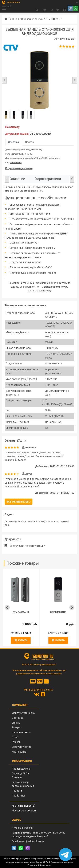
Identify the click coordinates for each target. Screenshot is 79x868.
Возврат (16, 727)
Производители (21, 768)
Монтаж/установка (23, 713)
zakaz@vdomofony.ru (56, 286)
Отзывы (16, 742)
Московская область (24, 810)
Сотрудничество (21, 746)
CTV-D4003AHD (40, 134)
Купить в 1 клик (21, 633)
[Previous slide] (7, 607)
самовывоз (15, 162)
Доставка (17, 717)
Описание (17, 179)
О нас (15, 737)
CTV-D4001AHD (21, 612)
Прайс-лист (18, 795)
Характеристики (48, 179)
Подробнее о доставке (18, 168)
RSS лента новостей (23, 805)
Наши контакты (21, 732)
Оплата (16, 722)
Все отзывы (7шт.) (19, 501)
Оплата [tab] (29, 142)
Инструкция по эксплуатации (27, 545)
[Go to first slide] (71, 607)
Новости (17, 790)
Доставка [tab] (14, 142)
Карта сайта (19, 751)
